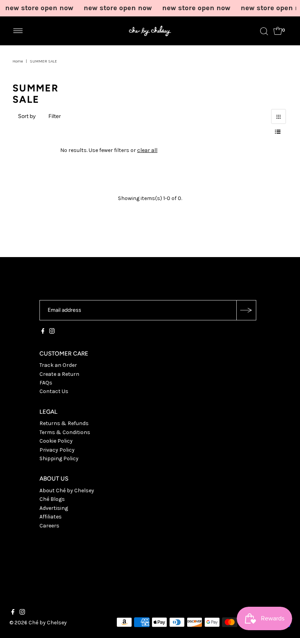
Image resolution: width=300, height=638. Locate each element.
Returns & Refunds (64, 423)
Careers (49, 525)
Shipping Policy (59, 458)
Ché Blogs (52, 499)
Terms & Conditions (64, 432)
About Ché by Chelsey (66, 490)
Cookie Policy (56, 441)
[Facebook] (43, 332)
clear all (147, 150)
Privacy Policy (57, 450)
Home (17, 61)
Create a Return (59, 374)
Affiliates (50, 516)
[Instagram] (52, 332)
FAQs (45, 382)
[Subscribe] (246, 310)
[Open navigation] (18, 31)
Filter (54, 116)
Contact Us (53, 391)
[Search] (264, 31)
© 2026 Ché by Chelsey (38, 622)
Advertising (53, 508)
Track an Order (58, 365)
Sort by (27, 116)
